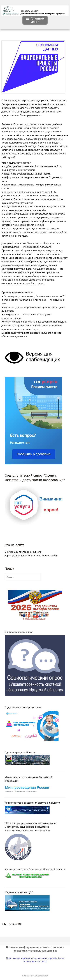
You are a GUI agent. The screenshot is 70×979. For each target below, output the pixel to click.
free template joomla (35, 976)
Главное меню (37, 20)
